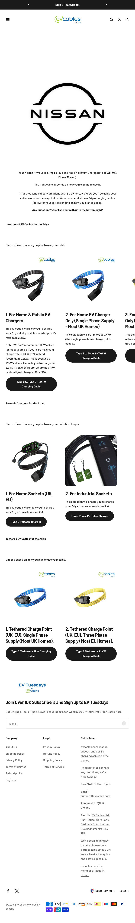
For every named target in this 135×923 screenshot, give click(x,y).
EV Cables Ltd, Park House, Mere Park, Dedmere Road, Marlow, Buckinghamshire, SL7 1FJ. (95, 824)
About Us (11, 746)
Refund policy (14, 773)
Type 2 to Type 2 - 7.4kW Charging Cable (91, 356)
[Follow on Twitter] (17, 891)
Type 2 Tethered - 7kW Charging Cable (31, 654)
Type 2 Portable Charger (26, 521)
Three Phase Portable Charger (89, 516)
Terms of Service (16, 766)
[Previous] (28, 4)
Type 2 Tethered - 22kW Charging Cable (91, 654)
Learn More (115, 711)
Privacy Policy (14, 760)
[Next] (106, 4)
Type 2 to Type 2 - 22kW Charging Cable (31, 384)
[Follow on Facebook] (8, 891)
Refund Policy (51, 753)
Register (11, 780)
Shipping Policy (15, 753)
